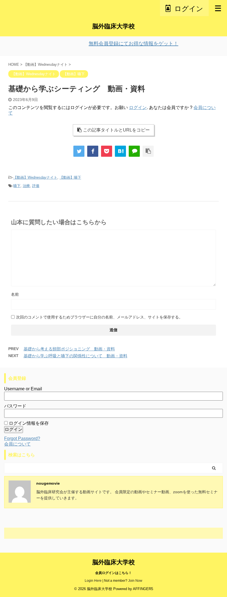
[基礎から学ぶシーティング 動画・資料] (120, 151)
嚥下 (16, 186)
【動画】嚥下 (70, 177)
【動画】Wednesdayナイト (35, 177)
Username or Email (23, 388)
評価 (35, 186)
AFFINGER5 (143, 589)
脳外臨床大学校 (113, 26)
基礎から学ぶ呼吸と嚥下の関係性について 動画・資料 (75, 355)
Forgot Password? (22, 438)
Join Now (135, 581)
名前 (15, 294)
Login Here (93, 581)
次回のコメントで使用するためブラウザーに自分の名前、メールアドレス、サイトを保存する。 (99, 317)
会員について (17, 444)
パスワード (15, 406)
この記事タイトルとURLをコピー (116, 130)
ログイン (138, 107)
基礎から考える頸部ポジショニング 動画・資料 (69, 348)
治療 (26, 186)
